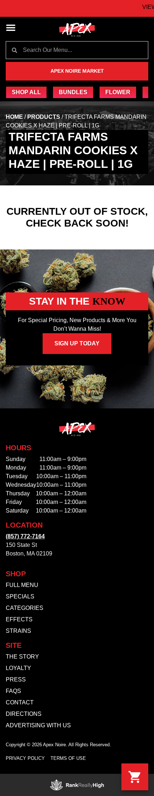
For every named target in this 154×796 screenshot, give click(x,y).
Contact (20, 702)
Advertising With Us (38, 725)
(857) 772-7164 (25, 536)
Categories (24, 608)
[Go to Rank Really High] (77, 785)
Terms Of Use (68, 758)
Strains (18, 631)
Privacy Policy (25, 758)
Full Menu (22, 585)
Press (16, 679)
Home (14, 117)
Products (43, 117)
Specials (20, 596)
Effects (19, 619)
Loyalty (18, 668)
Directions (24, 714)
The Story (22, 657)
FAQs (13, 691)
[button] (11, 28)
